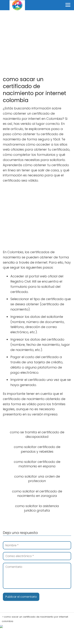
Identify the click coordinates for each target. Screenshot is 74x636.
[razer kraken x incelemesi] (37, 626)
